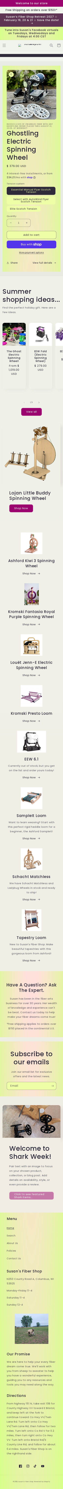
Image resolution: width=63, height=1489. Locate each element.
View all (31, 411)
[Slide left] (24, 402)
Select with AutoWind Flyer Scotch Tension (31, 200)
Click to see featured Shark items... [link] (29, 1195)
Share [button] (14, 262)
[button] (4, 45)
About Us (12, 1243)
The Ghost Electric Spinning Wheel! (14, 356)
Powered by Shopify (42, 1482)
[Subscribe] (52, 1086)
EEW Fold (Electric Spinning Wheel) (40, 356)
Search (11, 1235)
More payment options (31, 252)
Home (10, 1228)
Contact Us (14, 1258)
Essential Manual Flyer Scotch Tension (31, 191)
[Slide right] (39, 402)
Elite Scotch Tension (23, 209)
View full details (42, 262)
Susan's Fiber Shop (25, 1482)
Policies (11, 1250)
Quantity (11, 216)
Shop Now (21, 508)
